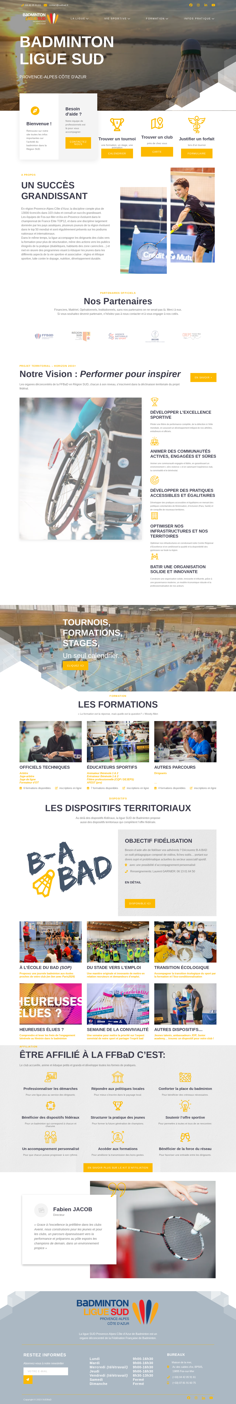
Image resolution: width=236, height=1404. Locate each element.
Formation (155, 18)
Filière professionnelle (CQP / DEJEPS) (110, 779)
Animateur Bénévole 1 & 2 (102, 773)
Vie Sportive (115, 18)
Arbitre (24, 773)
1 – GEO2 (163, 776)
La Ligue (78, 18)
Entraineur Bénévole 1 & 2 (102, 776)
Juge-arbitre (27, 776)
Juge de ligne (28, 779)
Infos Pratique (197, 18)
